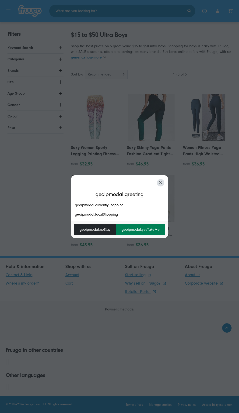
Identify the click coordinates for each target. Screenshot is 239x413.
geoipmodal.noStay (95, 229)
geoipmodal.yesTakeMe (141, 229)
